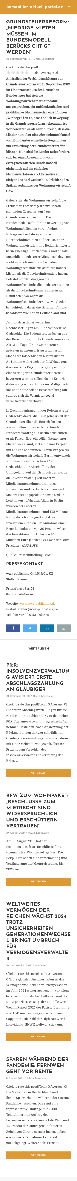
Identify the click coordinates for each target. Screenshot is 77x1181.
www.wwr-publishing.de (37, 603)
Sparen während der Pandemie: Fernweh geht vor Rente (37, 1065)
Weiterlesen (38, 773)
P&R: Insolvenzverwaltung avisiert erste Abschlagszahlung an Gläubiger (38, 677)
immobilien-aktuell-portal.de (35, 7)
